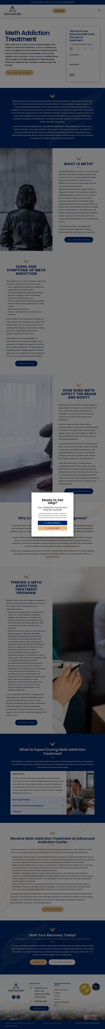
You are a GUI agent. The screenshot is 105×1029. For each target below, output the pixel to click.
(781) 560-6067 (53, 528)
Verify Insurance (52, 523)
